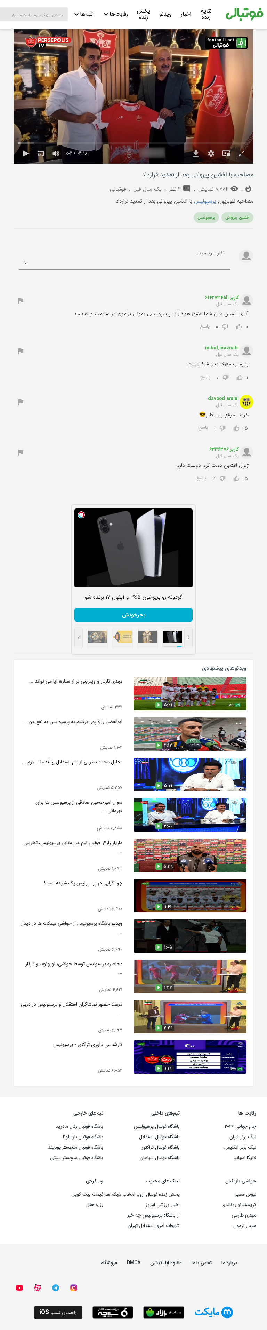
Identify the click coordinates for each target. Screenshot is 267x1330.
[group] (56, 153)
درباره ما (229, 1263)
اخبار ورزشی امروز (163, 1205)
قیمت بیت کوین (87, 1194)
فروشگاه (109, 1263)
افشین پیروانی (237, 217)
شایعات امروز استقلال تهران (154, 1225)
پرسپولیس (205, 201)
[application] (133, 96)
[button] (25, 153)
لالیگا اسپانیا (245, 1158)
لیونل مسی (245, 1194)
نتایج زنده (206, 15)
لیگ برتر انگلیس (240, 1147)
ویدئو (165, 14)
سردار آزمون (244, 1225)
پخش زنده (143, 15)
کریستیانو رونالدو (239, 1205)
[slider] (133, 143)
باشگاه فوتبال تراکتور (160, 1147)
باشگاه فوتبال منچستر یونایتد (75, 1147)
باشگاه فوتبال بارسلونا (83, 1137)
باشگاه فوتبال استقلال (159, 1137)
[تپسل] (81, 514)
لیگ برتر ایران (242, 1137)
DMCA (133, 1263)
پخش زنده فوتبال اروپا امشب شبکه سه (142, 1194)
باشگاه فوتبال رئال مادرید (79, 1126)
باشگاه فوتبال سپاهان (160, 1158)
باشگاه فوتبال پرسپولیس (157, 1126)
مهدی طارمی (244, 1215)
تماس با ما (202, 1263)
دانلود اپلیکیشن (166, 1263)
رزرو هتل (94, 1205)
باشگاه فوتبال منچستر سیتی (76, 1158)
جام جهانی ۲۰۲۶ (240, 1126)
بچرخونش (133, 615)
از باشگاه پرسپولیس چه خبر (153, 1215)
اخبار (186, 14)
